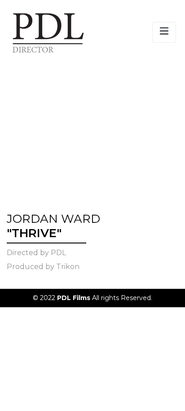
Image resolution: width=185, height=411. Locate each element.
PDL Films (74, 298)
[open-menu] (164, 32)
